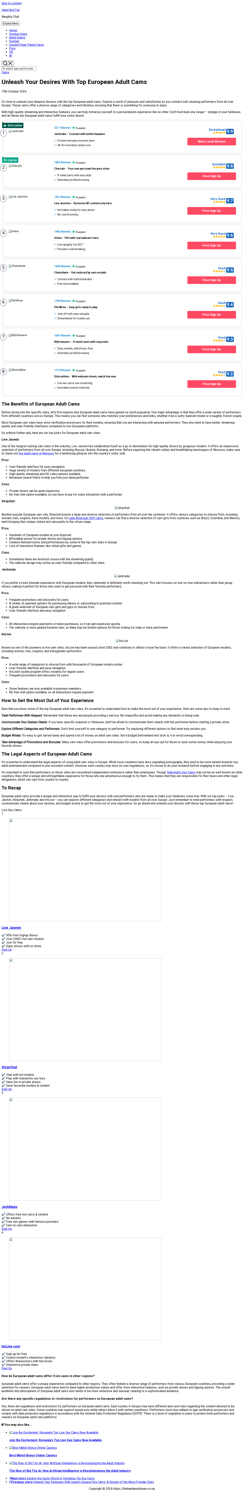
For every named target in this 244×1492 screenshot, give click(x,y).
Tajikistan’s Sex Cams (181, 772)
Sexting (14, 41)
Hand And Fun (11, 10)
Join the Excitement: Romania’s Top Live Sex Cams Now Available (55, 1440)
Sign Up (7, 950)
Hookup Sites (18, 34)
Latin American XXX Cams (86, 518)
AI (10, 55)
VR (11, 52)
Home (13, 30)
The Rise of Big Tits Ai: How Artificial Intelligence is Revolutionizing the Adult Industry (70, 1471)
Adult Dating (17, 37)
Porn (12, 48)
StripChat (9, 1067)
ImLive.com (11, 1346)
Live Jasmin (11, 928)
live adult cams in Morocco (36, 453)
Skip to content (12, 3)
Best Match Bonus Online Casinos (33, 1455)
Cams (26, 45)
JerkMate (9, 1207)
